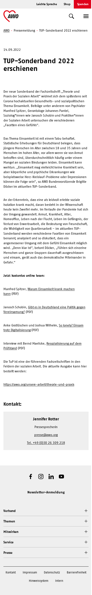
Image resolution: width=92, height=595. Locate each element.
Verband (9, 511)
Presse (7, 552)
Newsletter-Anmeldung (46, 492)
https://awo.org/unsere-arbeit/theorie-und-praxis (38, 384)
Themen (9, 521)
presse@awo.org (46, 435)
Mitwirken (10, 532)
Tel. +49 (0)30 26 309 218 (46, 442)
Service (8, 542)
